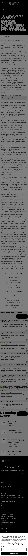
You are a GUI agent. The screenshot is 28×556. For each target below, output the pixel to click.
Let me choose (14, 549)
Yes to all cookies (14, 553)
